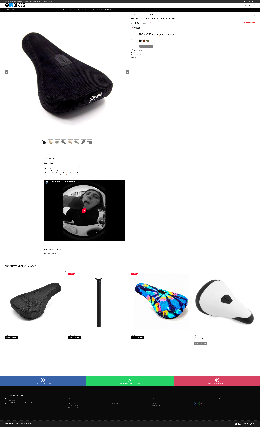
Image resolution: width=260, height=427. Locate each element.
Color (132, 39)
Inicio (132, 14)
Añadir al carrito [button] (11, 337)
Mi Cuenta (154, 398)
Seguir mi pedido (156, 405)
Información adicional (53, 249)
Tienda (135, 14)
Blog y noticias (71, 403)
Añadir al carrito (146, 46)
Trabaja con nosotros (73, 410)
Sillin (145, 14)
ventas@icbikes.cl (11, 400)
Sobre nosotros (71, 398)
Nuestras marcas (72, 401)
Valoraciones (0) (51, 253)
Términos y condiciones (73, 405)
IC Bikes (11, 423)
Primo (136, 57)
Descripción (49, 159)
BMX (147, 14)
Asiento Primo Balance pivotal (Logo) (78, 334)
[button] (128, 349)
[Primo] (136, 28)
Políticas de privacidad (73, 407)
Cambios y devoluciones (116, 401)
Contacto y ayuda (114, 398)
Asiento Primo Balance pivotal (202, 334)
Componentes (140, 14)
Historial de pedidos (157, 401)
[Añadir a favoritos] (65, 272)
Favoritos (154, 403)
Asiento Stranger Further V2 (13, 334)
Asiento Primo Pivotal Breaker (139, 334)
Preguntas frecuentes (115, 403)
